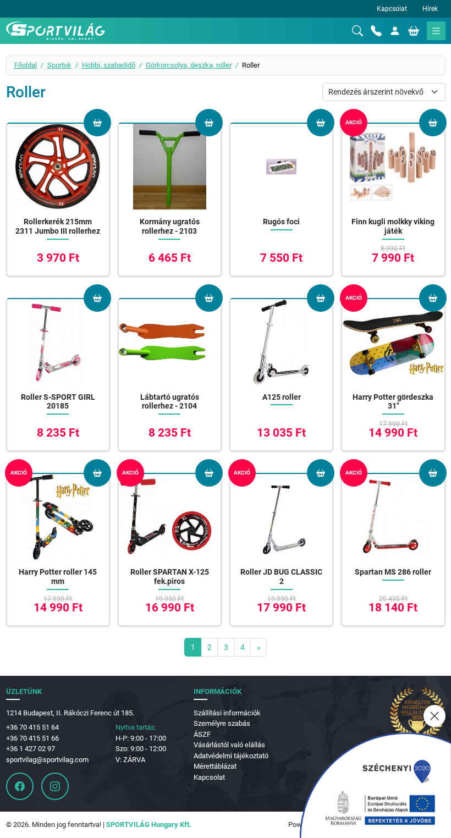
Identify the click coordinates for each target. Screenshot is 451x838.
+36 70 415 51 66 (32, 738)
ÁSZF (202, 734)
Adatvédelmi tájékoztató (231, 756)
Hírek (430, 9)
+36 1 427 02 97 (30, 749)
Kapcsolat (392, 9)
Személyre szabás (222, 723)
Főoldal (25, 65)
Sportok (59, 65)
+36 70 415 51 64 (32, 727)
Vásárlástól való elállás (229, 745)
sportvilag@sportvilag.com (47, 760)
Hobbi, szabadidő (108, 65)
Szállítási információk (227, 713)
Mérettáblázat (215, 766)
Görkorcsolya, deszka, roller (189, 65)
